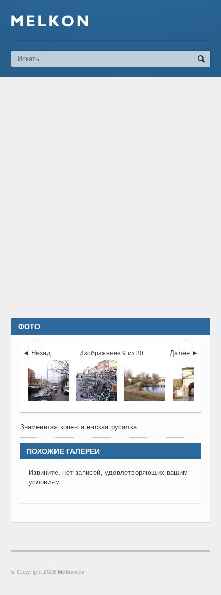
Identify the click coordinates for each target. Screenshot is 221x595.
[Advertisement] (110, 197)
